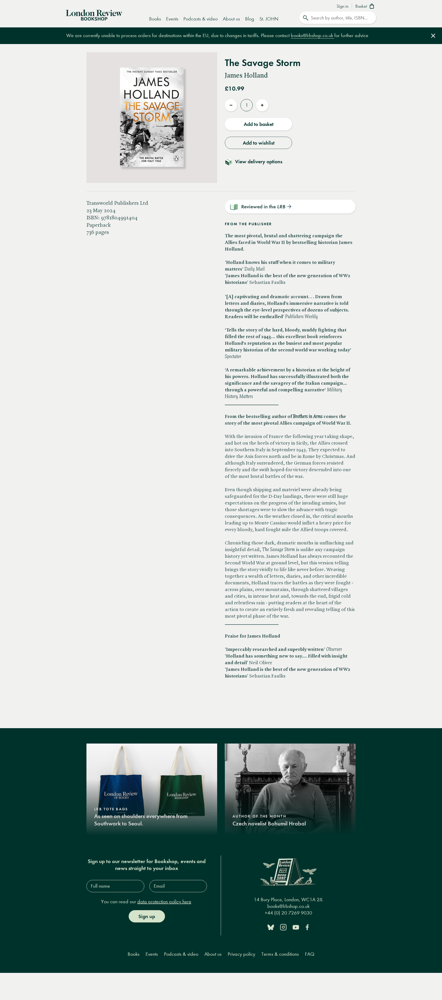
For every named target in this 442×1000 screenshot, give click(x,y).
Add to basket (258, 124)
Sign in (342, 6)
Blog (249, 19)
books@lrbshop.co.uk (312, 35)
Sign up (146, 916)
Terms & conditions (280, 954)
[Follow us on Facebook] (307, 927)
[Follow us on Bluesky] (271, 927)
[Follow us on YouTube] (296, 927)
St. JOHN (268, 19)
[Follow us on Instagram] (283, 927)
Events (172, 19)
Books (155, 19)
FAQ (309, 954)
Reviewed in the (263, 206)
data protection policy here (164, 902)
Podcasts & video (200, 19)
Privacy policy (241, 954)
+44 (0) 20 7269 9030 (288, 913)
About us (231, 19)
